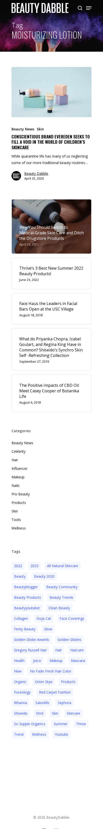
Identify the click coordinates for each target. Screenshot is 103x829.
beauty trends (61, 597)
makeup (56, 660)
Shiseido (21, 713)
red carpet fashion (55, 692)
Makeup (18, 477)
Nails (16, 485)
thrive (81, 723)
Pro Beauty (21, 494)
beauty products (27, 597)
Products (19, 502)
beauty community (62, 586)
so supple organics (29, 723)
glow (48, 629)
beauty (20, 576)
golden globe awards (31, 639)
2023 (34, 565)
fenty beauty (25, 629)
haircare (77, 650)
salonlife (42, 702)
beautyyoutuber (27, 608)
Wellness (19, 528)
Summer (61, 723)
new (18, 671)
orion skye (43, 681)
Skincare (73, 713)
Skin (40, 129)
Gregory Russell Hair (30, 650)
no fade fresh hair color (50, 671)
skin (55, 713)
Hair (15, 460)
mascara (78, 660)
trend (19, 734)
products (68, 681)
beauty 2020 (44, 576)
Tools (16, 519)
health (19, 660)
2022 (18, 565)
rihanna (20, 702)
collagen (21, 618)
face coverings (72, 618)
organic (20, 681)
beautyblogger (26, 586)
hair (58, 650)
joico (37, 660)
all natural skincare (62, 565)
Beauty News (23, 129)
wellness (39, 734)
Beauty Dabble (36, 173)
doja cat (43, 618)
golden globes (69, 639)
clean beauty (59, 608)
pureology (22, 692)
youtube (61, 734)
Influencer (20, 468)
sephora (64, 702)
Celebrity (19, 451)
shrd (39, 713)
